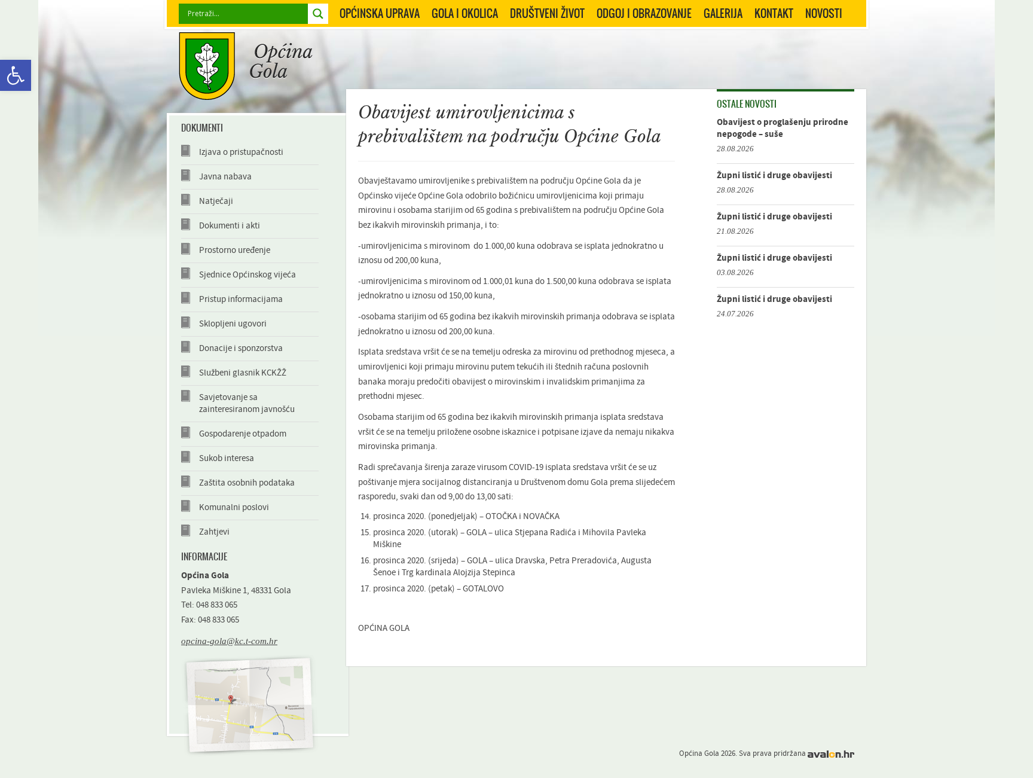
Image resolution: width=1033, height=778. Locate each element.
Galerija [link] (723, 13)
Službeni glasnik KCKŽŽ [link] (242, 373)
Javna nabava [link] (225, 177)
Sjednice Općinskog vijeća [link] (247, 275)
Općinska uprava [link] (380, 13)
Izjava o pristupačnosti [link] (241, 152)
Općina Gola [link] (246, 66)
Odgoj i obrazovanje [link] (644, 13)
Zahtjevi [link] (214, 532)
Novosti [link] (823, 13)
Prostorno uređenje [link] (234, 250)
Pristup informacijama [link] (241, 299)
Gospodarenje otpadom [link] (242, 434)
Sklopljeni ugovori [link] (233, 324)
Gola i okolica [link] (465, 13)
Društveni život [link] (547, 13)
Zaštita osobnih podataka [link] (247, 483)
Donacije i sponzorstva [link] (241, 348)
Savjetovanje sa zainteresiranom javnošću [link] (247, 403)
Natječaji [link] (216, 201)
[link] (15, 75)
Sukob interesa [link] (226, 458)
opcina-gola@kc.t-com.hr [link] (229, 641)
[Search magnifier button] (318, 14)
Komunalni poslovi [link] (234, 507)
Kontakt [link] (773, 13)
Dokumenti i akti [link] (229, 226)
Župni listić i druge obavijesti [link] (774, 175)
